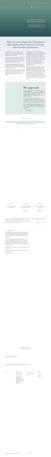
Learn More (8, 252)
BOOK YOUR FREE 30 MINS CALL (37, 220)
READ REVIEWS (25, 348)
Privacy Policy (24, 453)
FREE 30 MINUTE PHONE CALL (36, 25)
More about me (28, 110)
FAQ (25, 210)
